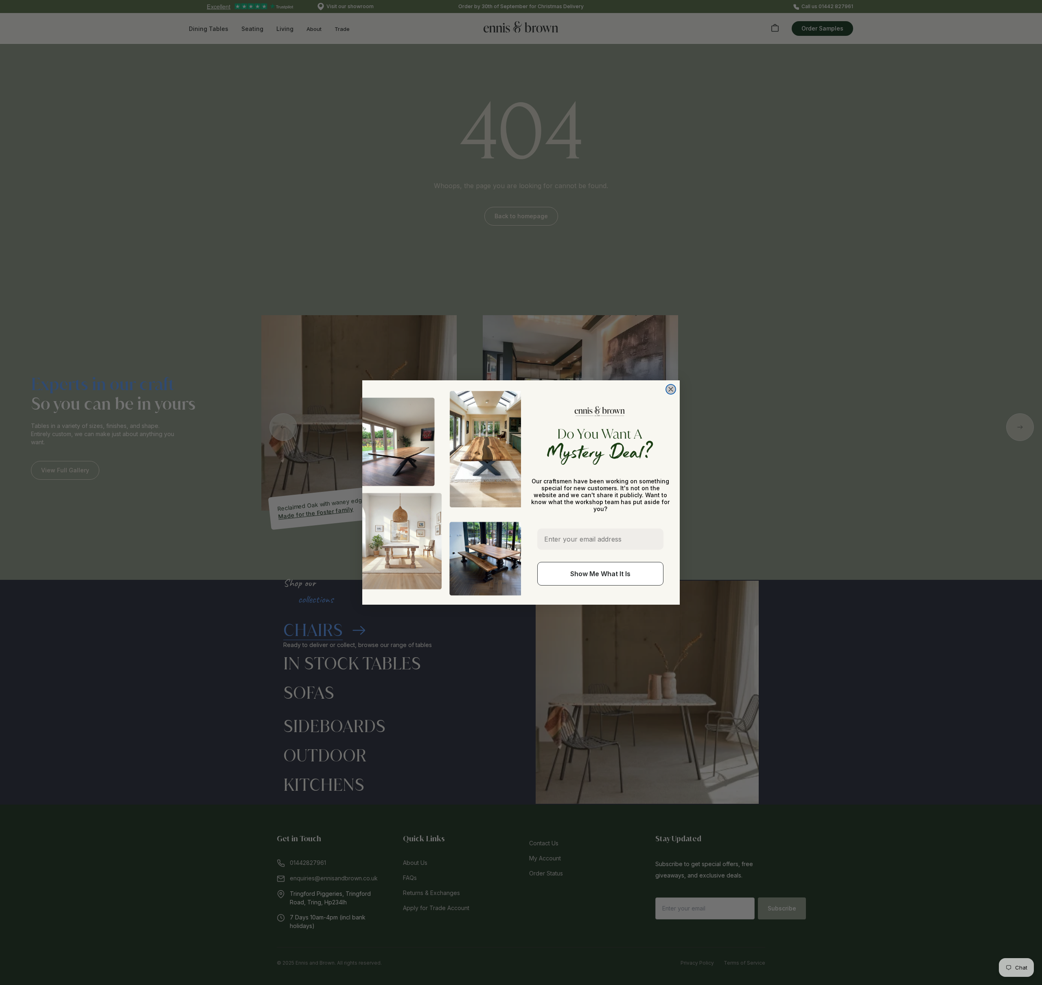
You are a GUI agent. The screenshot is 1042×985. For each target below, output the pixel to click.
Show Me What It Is (600, 574)
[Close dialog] (671, 389)
